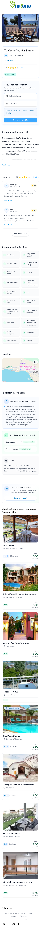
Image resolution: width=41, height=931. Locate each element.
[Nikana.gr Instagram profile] (3, 924)
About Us (23, 916)
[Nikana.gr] (20, 4)
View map (9, 61)
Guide (23, 913)
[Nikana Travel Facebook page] (18, 924)
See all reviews (20, 233)
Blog (30, 913)
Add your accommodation (20, 919)
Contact (13, 916)
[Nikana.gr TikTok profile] (8, 924)
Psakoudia (12, 55)
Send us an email (20, 498)
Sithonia (20, 55)
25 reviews (36, 177)
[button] (27, 177)
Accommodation (11, 913)
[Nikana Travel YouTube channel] (13, 924)
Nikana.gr (7, 908)
